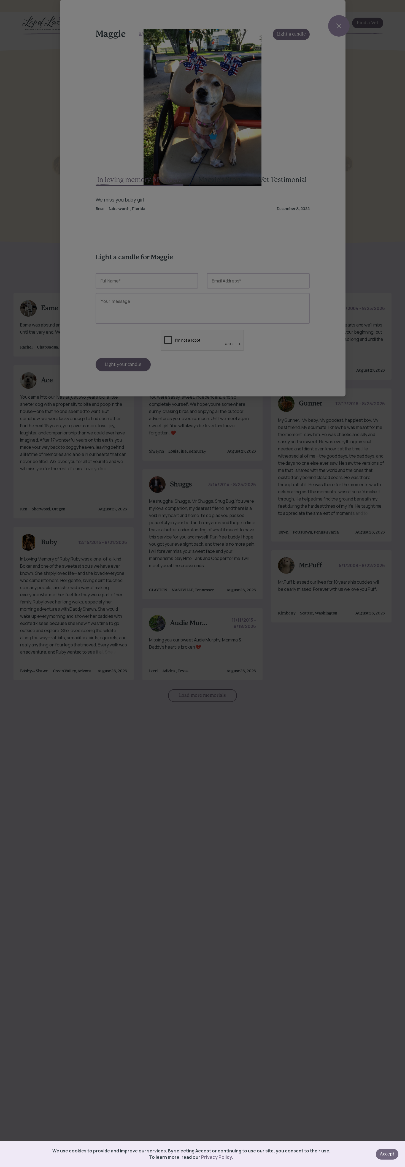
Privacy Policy (216, 1157)
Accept (387, 1154)
